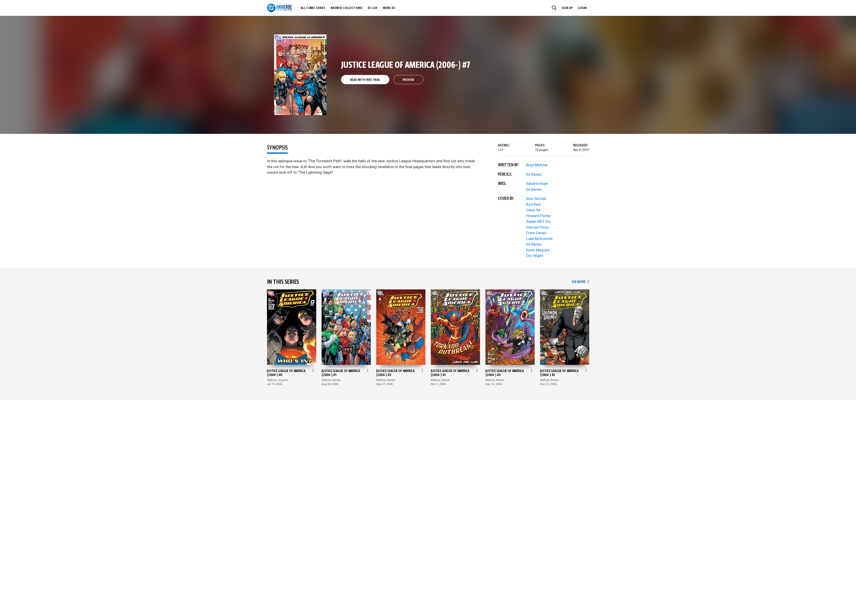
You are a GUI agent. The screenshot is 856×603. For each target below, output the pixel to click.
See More (580, 282)
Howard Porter (538, 216)
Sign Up (567, 8)
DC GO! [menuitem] (372, 8)
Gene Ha (533, 210)
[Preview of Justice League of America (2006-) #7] (300, 74)
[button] (554, 8)
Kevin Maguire (538, 250)
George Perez (537, 227)
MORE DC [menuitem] (389, 8)
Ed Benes (534, 174)
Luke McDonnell (539, 238)
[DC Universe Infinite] (279, 7)
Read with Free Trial (365, 80)
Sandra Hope (537, 183)
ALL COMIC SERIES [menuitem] (313, 8)
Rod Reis (533, 204)
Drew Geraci (536, 233)
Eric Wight (534, 255)
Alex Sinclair (536, 198)
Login (582, 8)
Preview (408, 80)
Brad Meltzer (537, 165)
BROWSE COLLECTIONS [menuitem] (347, 8)
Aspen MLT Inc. (538, 221)
